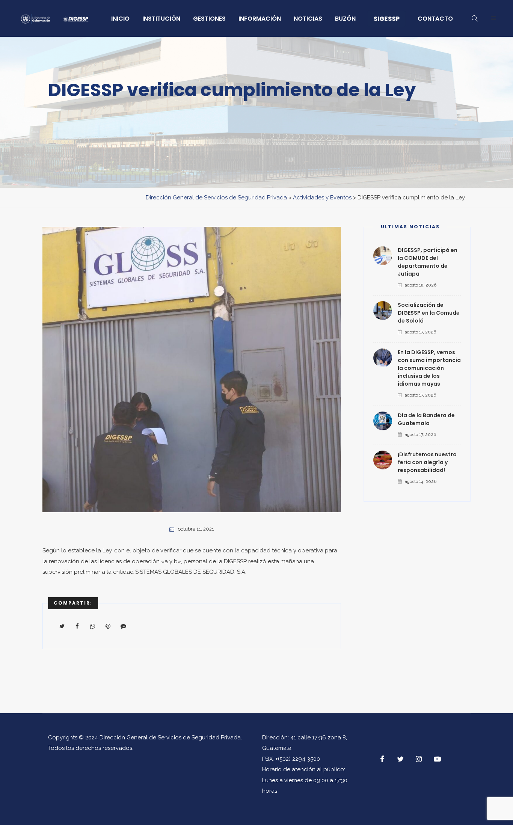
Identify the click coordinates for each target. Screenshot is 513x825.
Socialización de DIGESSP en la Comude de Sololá (429, 312)
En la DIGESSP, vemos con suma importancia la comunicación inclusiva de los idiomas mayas (429, 368)
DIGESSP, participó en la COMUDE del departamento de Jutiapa (427, 262)
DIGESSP (235, 561)
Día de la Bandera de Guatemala (426, 419)
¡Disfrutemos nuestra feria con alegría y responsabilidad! (427, 462)
